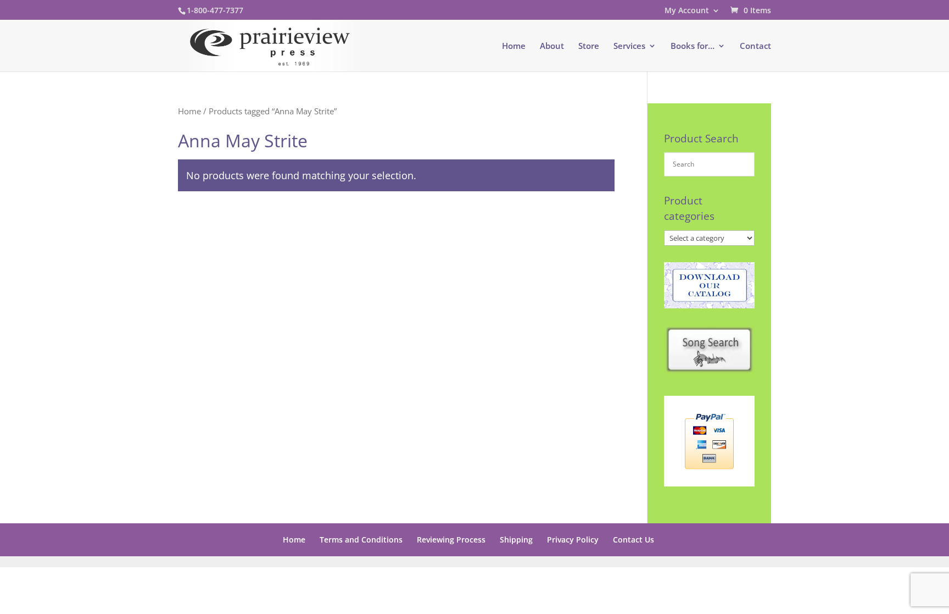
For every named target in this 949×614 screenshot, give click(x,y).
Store (588, 46)
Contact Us (633, 539)
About (552, 46)
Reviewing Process (451, 539)
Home (514, 46)
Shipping (516, 539)
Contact (755, 46)
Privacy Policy (573, 539)
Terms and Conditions (361, 539)
